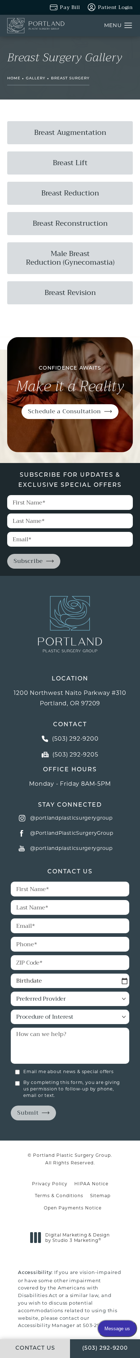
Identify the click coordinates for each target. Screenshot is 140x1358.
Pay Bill (70, 7)
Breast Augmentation (70, 132)
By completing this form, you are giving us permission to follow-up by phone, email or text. (71, 1089)
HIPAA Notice (91, 1183)
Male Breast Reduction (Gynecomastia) (70, 258)
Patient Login (115, 7)
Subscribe (28, 561)
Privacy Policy (49, 1183)
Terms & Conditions (59, 1195)
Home (13, 78)
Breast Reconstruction (70, 223)
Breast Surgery (70, 78)
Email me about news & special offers (68, 1071)
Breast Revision (70, 292)
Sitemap (100, 1195)
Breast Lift (70, 162)
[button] (128, 25)
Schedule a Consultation (64, 411)
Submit (28, 1112)
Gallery (35, 78)
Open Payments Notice (73, 1208)
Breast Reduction (70, 193)
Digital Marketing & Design (77, 1237)
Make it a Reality (70, 380)
